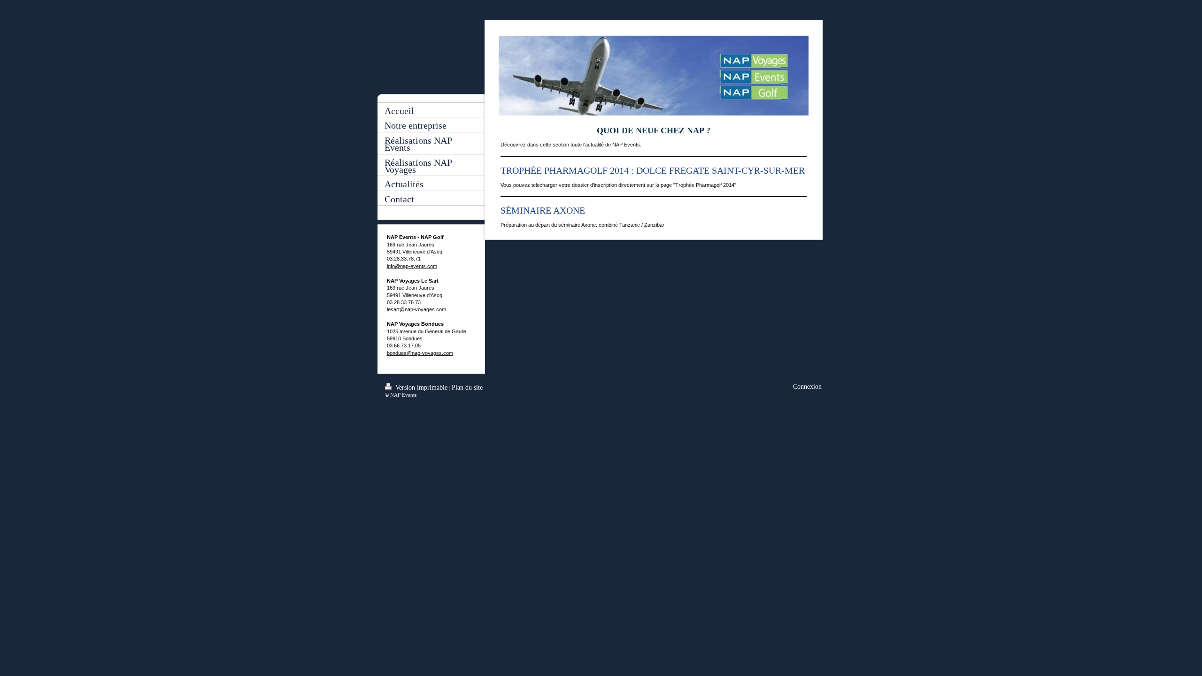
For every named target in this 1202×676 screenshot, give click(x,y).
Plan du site (467, 387)
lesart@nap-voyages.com (416, 309)
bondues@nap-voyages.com (420, 353)
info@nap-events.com (412, 266)
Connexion (807, 386)
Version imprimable (421, 387)
